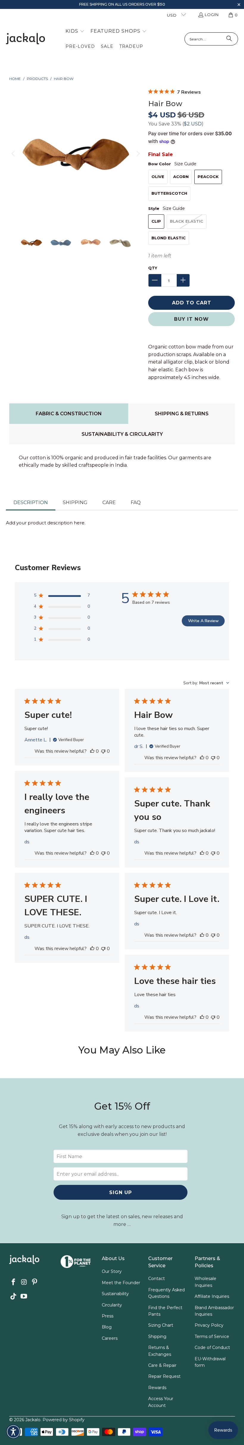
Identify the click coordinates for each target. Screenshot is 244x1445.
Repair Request (164, 1376)
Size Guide (185, 163)
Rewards (157, 1387)
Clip (156, 221)
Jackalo (32, 1419)
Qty (152, 267)
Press (107, 1316)
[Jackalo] (25, 39)
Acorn (181, 176)
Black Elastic (186, 221)
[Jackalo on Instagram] (24, 1282)
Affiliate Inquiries (212, 1296)
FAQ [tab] (136, 502)
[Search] (229, 38)
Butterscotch (169, 193)
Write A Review (203, 621)
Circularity (112, 1305)
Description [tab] (30, 502)
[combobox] (206, 683)
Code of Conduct (212, 1347)
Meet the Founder (121, 1282)
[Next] (138, 153)
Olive (157, 176)
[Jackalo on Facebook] (13, 1282)
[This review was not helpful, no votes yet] (103, 751)
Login (212, 14)
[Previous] (13, 153)
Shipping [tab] (75, 502)
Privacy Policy (209, 1325)
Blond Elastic (168, 237)
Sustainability (115, 1293)
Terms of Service (212, 1336)
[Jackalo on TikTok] (13, 1297)
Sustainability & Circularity (122, 434)
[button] (239, 5)
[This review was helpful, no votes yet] (92, 751)
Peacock (208, 176)
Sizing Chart (160, 1325)
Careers (110, 1338)
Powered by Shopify (64, 1419)
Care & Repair (162, 1365)
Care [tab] (109, 502)
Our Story (112, 1271)
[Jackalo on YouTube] (24, 1297)
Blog (107, 1327)
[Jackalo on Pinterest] (34, 1282)
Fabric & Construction (69, 413)
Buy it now (191, 319)
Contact (156, 1278)
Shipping (157, 1336)
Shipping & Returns (182, 413)
